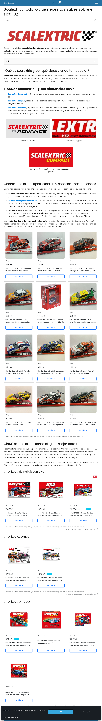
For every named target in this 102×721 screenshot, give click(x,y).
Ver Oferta (19, 276)
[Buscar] (95, 20)
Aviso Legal (14, 717)
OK (61, 712)
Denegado (87, 712)
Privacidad (7, 717)
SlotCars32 (9, 3)
